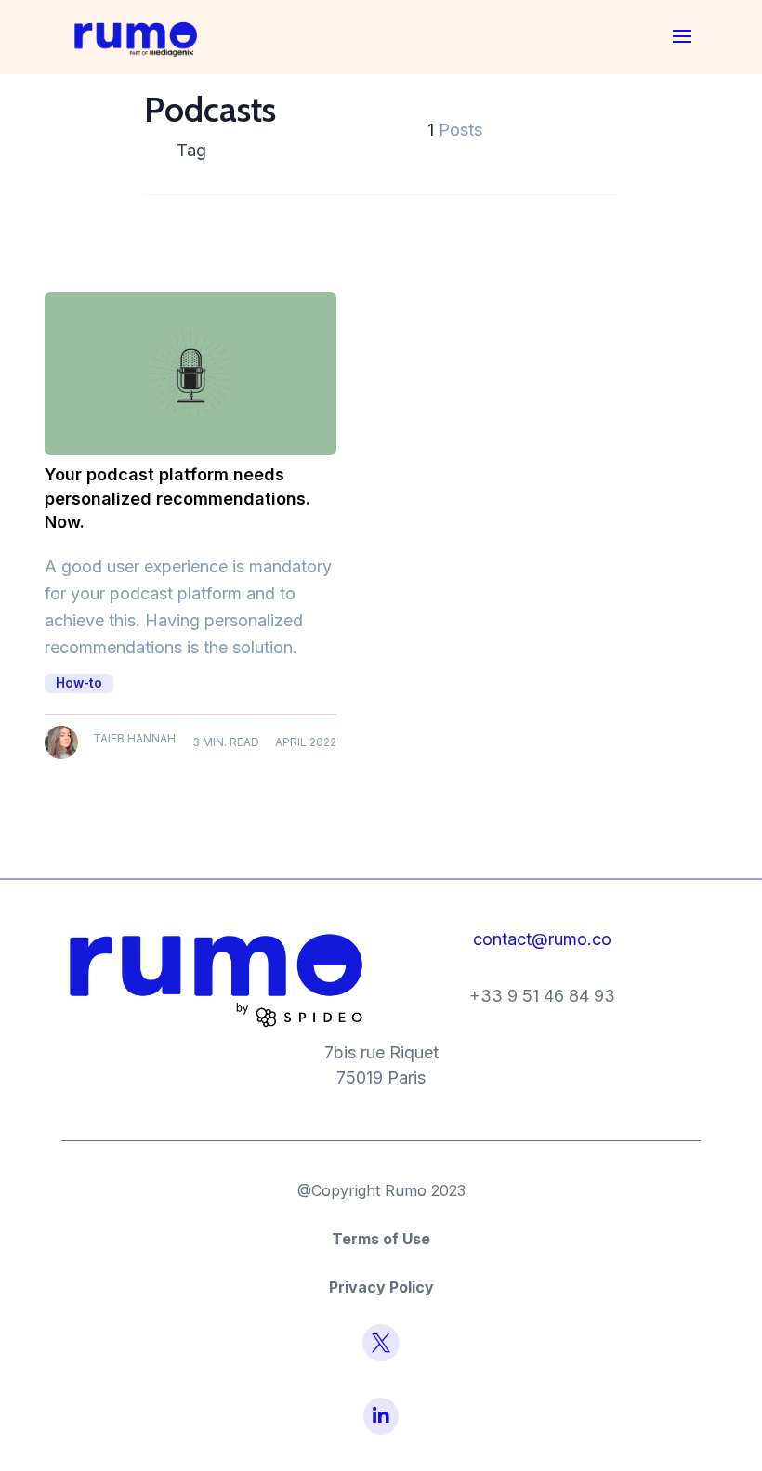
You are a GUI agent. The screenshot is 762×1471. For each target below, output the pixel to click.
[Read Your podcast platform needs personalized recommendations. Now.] (190, 374)
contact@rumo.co (542, 939)
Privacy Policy (381, 1287)
